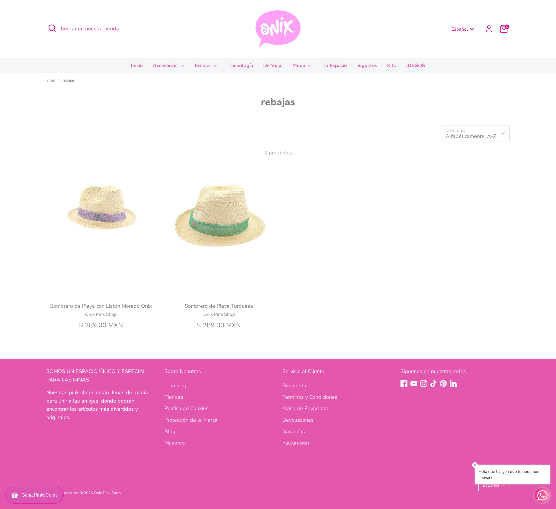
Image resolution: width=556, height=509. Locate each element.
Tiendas (173, 397)
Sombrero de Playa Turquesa (219, 306)
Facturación (295, 442)
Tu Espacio (335, 65)
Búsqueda (294, 385)
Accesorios (166, 65)
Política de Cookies (186, 408)
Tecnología (240, 65)
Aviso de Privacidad (305, 408)
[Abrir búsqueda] (52, 28)
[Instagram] (423, 383)
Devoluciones (298, 419)
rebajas (68, 80)
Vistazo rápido (101, 289)
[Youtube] (413, 383)
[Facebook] (403, 383)
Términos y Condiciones (309, 397)
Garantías (293, 431)
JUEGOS (415, 65)
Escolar (204, 65)
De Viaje (272, 65)
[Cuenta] (489, 29)
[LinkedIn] (453, 383)
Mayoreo (174, 442)
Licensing (175, 385)
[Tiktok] (433, 383)
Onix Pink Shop (107, 493)
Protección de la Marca (190, 419)
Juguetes (367, 65)
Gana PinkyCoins (38, 495)
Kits (391, 65)
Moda (299, 65)
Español (459, 29)
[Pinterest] (443, 383)
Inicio (137, 65)
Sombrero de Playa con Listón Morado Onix (101, 306)
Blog (169, 431)
